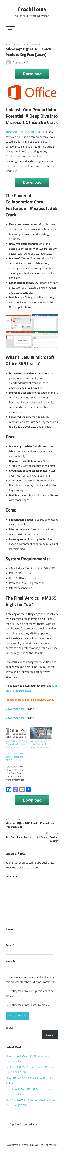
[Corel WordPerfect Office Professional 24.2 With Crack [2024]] (18, 766)
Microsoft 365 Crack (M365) (23, 132)
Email (10, 945)
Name (10, 929)
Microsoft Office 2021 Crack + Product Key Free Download (16, 744)
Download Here (15, 708)
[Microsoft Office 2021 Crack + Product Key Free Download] (16, 733)
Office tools (35, 44)
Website (11, 961)
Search (10, 1027)
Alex (28, 62)
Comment (12, 876)
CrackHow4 (32, 9)
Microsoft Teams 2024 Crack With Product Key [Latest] (40, 744)
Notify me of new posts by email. (29, 1005)
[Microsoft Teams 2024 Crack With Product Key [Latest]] (41, 733)
